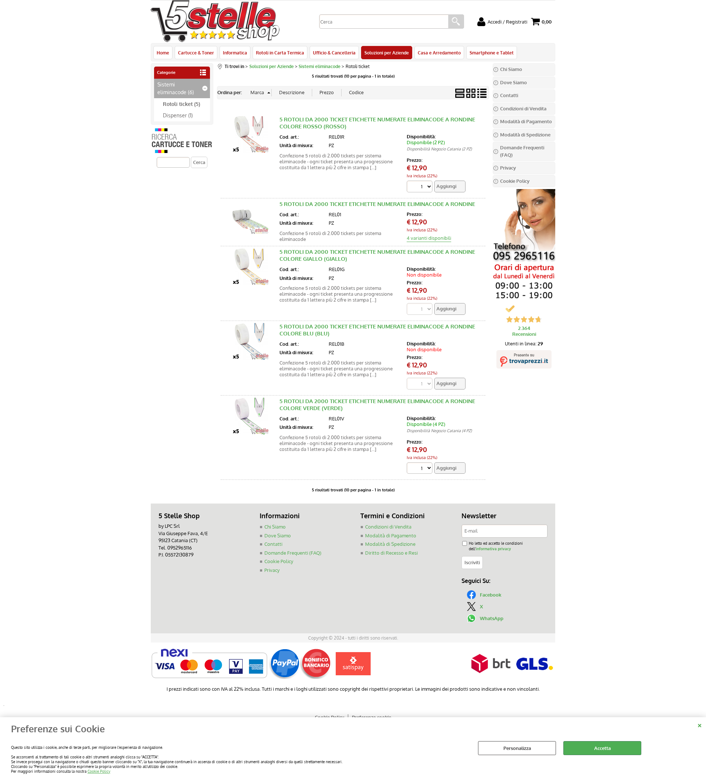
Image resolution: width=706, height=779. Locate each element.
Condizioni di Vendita (388, 527)
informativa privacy (493, 548)
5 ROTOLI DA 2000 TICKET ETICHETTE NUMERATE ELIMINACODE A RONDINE (377, 203)
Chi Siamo (275, 527)
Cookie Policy (99, 771)
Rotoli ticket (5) (181, 103)
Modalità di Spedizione (390, 544)
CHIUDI (699, 724)
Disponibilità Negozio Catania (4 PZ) (439, 430)
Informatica (235, 53)
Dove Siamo (277, 535)
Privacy (271, 570)
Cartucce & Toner (196, 53)
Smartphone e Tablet (492, 53)
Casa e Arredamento (439, 53)
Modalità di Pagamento (390, 535)
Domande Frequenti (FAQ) (292, 553)
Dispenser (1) (178, 115)
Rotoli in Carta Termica (280, 53)
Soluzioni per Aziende (386, 53)
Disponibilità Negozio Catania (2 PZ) (439, 149)
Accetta (602, 748)
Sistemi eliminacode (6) (175, 88)
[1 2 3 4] (420, 469)
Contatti (273, 544)
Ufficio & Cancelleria (334, 53)
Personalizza (517, 748)
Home (163, 53)
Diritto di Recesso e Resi (391, 553)
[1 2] (420, 187)
